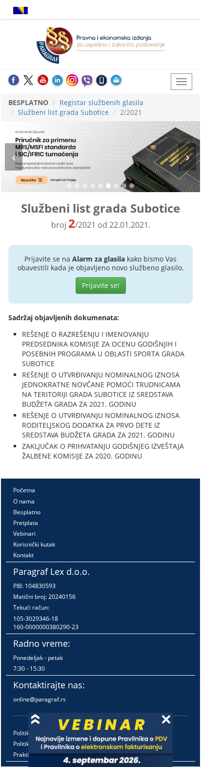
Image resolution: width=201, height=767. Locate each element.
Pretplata (25, 523)
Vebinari (24, 533)
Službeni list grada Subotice (63, 112)
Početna (24, 490)
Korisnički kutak (34, 544)
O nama (24, 501)
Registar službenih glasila (101, 102)
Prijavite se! (101, 285)
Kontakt (23, 555)
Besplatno (26, 512)
